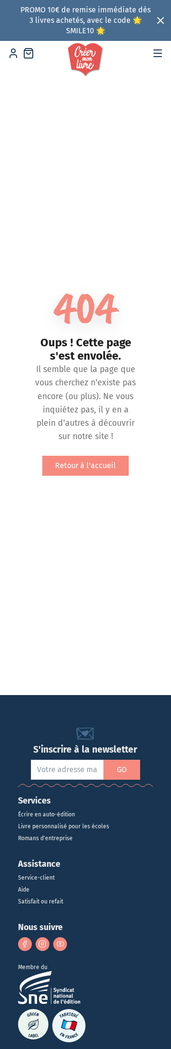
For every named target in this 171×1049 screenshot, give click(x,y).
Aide (23, 889)
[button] (157, 53)
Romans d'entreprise (45, 838)
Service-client (36, 877)
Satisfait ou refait (40, 901)
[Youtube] (60, 944)
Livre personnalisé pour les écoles (63, 826)
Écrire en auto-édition (46, 814)
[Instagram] (42, 944)
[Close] (161, 20)
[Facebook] (25, 944)
